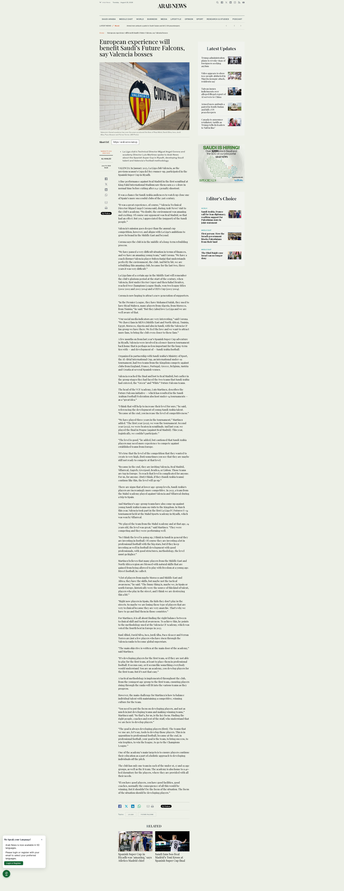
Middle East (126, 19)
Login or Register (13, 863)
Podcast (237, 19)
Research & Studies (218, 19)
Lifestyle (176, 19)
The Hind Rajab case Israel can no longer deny (212, 255)
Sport (199, 19)
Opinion (189, 19)
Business (152, 19)
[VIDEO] (135, 841)
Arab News (106, 2)
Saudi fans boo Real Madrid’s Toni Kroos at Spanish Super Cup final (170, 857)
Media (164, 19)
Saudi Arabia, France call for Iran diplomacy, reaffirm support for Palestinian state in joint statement (213, 217)
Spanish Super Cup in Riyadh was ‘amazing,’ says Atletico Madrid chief (135, 857)
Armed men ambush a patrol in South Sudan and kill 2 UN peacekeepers (213, 108)
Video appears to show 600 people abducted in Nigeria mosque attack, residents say (213, 77)
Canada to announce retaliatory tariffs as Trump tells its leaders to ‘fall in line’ (155, 26)
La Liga (131, 814)
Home (101, 33)
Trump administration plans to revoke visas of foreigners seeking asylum (213, 61)
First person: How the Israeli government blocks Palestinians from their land (212, 237)
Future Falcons (147, 814)
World (140, 19)
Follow (107, 213)
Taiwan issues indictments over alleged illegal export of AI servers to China (213, 92)
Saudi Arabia (109, 19)
